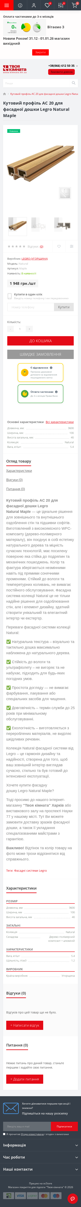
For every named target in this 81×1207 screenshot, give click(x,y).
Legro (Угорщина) (35, 258)
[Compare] (71, 246)
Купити (64, 307)
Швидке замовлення (40, 354)
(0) (41, 246)
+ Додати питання (24, 1079)
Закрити (40, 52)
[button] (33, 5)
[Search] (73, 83)
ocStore (47, 1183)
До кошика (40, 340)
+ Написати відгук (24, 1025)
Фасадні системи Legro (30, 871)
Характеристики (19, 470)
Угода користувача (32, 1134)
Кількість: (14, 322)
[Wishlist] (59, 246)
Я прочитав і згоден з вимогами (37, 1134)
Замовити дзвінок (62, 72)
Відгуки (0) (14, 480)
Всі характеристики (60, 422)
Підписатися (64, 1126)
